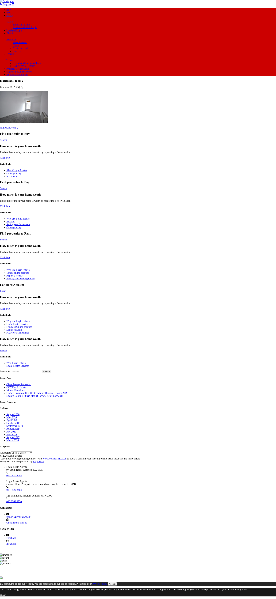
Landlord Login (14, 30)
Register (6, 4)
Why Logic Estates (16, 363)
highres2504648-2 (9, 127)
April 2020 (11, 420)
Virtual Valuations (15, 390)
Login (3, 291)
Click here (5, 157)
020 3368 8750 (14, 501)
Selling (9, 15)
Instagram (11, 543)
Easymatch (38, 461)
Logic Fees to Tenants (24, 65)
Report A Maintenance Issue (27, 63)
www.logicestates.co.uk (54, 458)
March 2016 (12, 440)
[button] (24, 107)
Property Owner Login (17, 68)
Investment (11, 176)
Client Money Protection (18, 384)
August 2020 (12, 414)
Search (3, 140)
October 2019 (13, 423)
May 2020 (11, 417)
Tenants (10, 54)
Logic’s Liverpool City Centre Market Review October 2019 (37, 393)
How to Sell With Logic (25, 27)
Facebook (11, 538)
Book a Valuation (21, 24)
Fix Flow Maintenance (17, 332)
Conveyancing (13, 173)
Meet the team (20, 42)
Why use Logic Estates (18, 218)
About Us (11, 33)
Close (3, 595)
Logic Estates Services (17, 324)
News (16, 45)
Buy (8, 9)
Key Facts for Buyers (17, 74)
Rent (8, 12)
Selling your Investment (18, 224)
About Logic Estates (16, 170)
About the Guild (21, 48)
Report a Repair (14, 275)
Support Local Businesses (19, 71)
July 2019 (11, 431)
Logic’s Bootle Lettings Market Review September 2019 (34, 395)
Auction (10, 221)
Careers (16, 51)
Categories (5, 452)
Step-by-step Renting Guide (20, 278)
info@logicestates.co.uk (18, 517)
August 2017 (12, 437)
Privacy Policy (99, 583)
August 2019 (12, 428)
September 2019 (14, 426)
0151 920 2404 (14, 475)
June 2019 (11, 434)
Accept (112, 584)
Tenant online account (17, 272)
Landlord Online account (19, 327)
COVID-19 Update (16, 387)
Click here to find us (16, 522)
